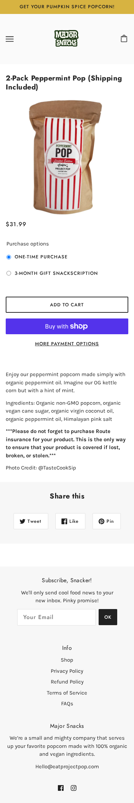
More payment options (67, 343)
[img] (60, 788)
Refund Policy (67, 681)
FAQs (67, 703)
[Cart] (125, 39)
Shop (67, 660)
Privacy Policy (67, 671)
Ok (107, 617)
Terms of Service (67, 693)
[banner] (66, 38)
